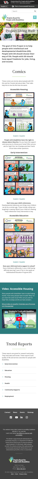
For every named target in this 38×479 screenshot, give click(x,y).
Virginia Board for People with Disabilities (22, 1)
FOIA (16, 474)
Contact (7, 412)
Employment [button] (9, 396)
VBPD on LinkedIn (24, 417)
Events (22, 412)
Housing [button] (8, 377)
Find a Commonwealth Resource (24, 6)
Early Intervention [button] (11, 364)
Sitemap (30, 412)
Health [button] (7, 383)
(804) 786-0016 (21, 469)
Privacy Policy (23, 474)
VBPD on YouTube (19, 417)
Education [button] (8, 370)
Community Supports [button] (12, 390)
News (15, 412)
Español (22, 136)
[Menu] (35, 17)
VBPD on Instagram (30, 417)
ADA (12, 474)
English (4, 6)
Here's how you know (25, 2)
